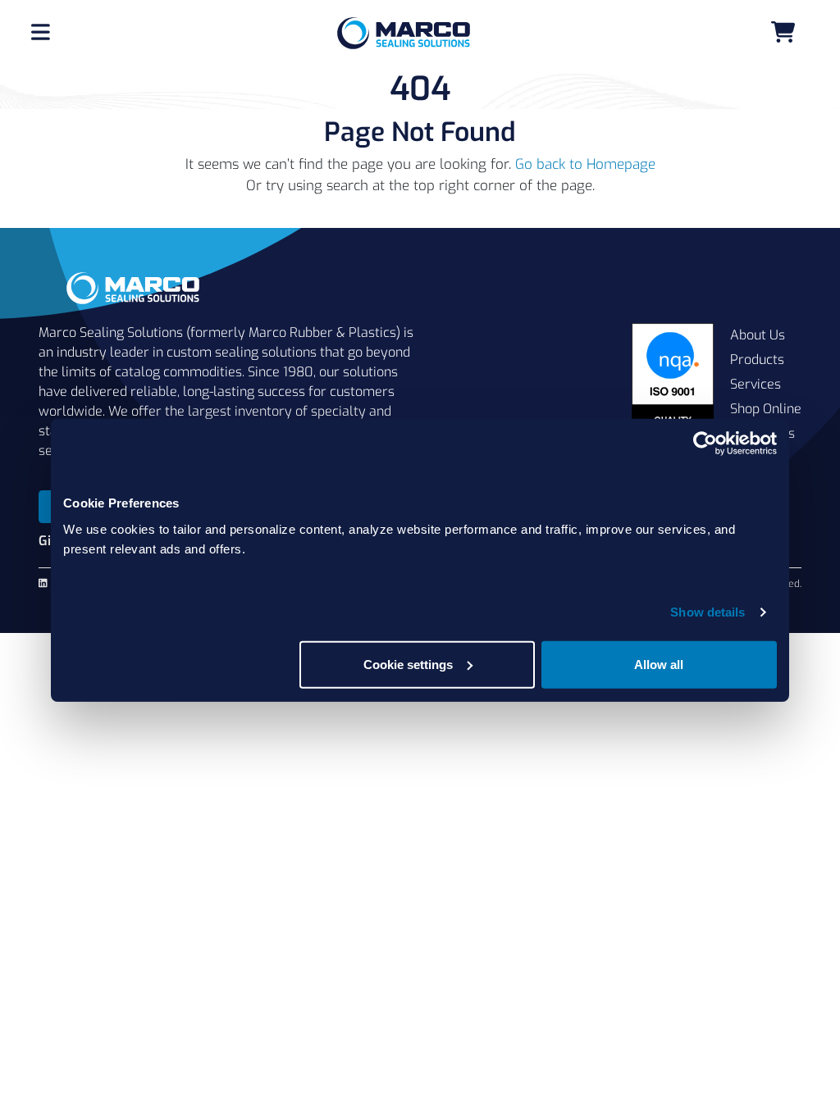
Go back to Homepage (585, 164)
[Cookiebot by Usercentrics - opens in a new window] (705, 443)
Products (757, 359)
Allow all (658, 664)
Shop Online (765, 408)
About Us (757, 335)
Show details (707, 612)
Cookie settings (408, 664)
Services (755, 384)
